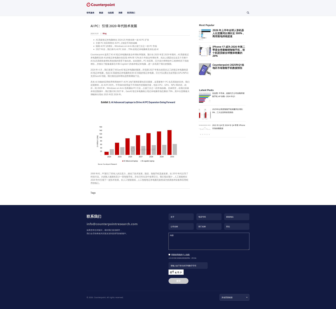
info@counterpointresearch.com (112, 224)
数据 (101, 12)
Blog (104, 33)
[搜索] (247, 12)
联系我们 (131, 12)
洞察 (120, 12)
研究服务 (90, 12)
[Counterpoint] (101, 5)
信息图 (111, 12)
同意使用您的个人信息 (180, 254)
